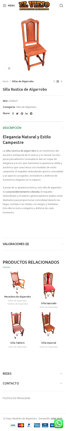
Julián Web (56, 419)
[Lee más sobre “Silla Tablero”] (17, 335)
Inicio (6, 81)
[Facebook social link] (13, 113)
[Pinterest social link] (22, 113)
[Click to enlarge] (9, 68)
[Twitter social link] (17, 113)
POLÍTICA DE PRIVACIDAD (16, 398)
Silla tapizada (48, 303)
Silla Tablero (17, 342)
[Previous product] (54, 81)
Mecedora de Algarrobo (17, 296)
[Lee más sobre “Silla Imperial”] (48, 335)
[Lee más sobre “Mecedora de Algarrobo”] (17, 288)
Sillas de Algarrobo (23, 81)
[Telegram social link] (31, 113)
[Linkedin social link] (26, 113)
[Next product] (61, 81)
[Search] (61, 5)
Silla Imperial (48, 342)
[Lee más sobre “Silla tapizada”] (48, 295)
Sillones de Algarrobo (17, 304)
